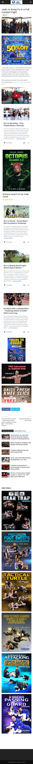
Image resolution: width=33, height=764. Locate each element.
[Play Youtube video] (16, 95)
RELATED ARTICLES (8, 431)
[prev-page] (3, 481)
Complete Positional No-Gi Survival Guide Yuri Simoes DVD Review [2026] (20, 467)
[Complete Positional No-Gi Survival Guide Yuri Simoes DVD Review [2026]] (6, 467)
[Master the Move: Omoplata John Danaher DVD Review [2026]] (6, 444)
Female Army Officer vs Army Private (25, 419)
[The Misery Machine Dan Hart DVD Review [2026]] (6, 452)
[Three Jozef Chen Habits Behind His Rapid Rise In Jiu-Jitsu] (6, 459)
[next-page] (5, 481)
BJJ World (5, 15)
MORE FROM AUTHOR (20, 431)
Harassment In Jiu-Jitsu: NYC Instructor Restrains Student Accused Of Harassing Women (19, 437)
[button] (2, 2)
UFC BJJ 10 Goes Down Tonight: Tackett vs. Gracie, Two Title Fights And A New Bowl (20, 474)
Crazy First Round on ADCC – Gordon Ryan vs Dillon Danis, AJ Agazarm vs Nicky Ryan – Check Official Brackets (9, 422)
